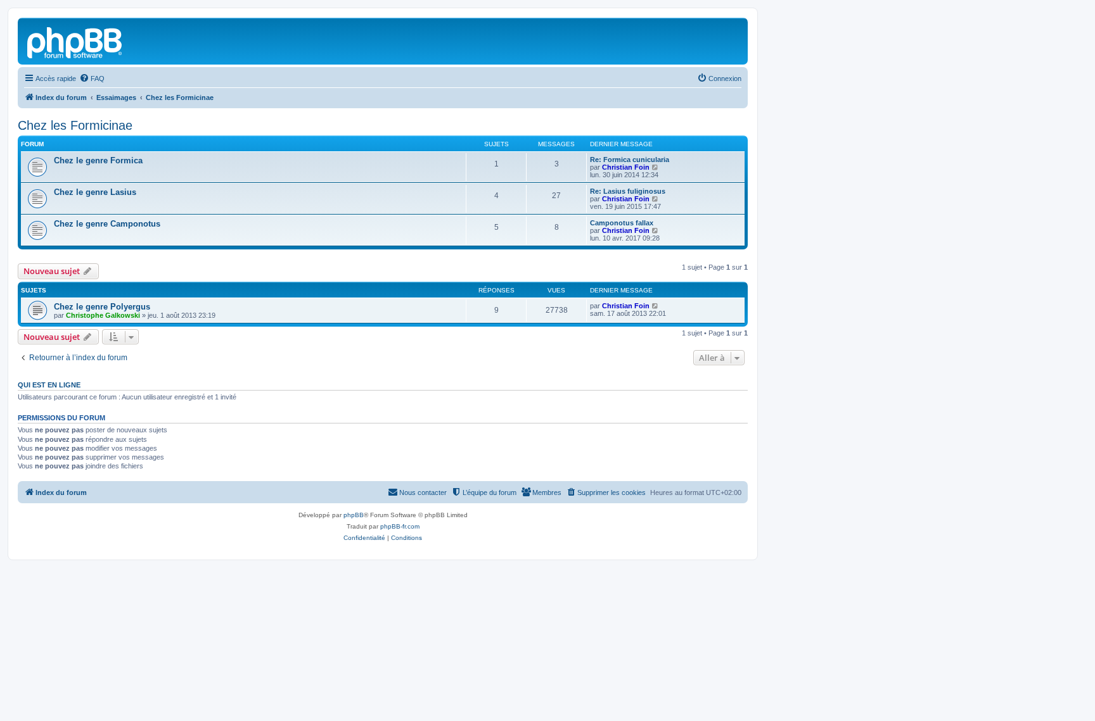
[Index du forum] (75, 41)
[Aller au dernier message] (655, 306)
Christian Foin (626, 167)
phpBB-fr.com (399, 526)
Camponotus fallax (621, 223)
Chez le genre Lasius (95, 192)
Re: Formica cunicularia (629, 159)
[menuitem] (92, 78)
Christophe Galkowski (103, 315)
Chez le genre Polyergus (102, 306)
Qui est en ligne (49, 385)
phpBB (353, 514)
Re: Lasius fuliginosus (627, 191)
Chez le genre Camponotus (107, 224)
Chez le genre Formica (98, 160)
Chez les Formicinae (75, 125)
